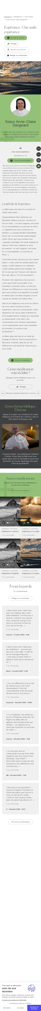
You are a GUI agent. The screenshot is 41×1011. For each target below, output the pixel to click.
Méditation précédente (13, 393)
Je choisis (20, 1008)
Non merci (6, 1008)
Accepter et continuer (34, 1008)
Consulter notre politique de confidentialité (14, 1000)
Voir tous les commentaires (20, 822)
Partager (14, 44)
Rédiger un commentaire (18, 55)
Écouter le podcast (17, 38)
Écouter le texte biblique (22, 160)
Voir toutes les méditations (20, 490)
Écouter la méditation (22, 360)
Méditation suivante (28, 393)
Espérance (8, 17)
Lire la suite (10, 535)
